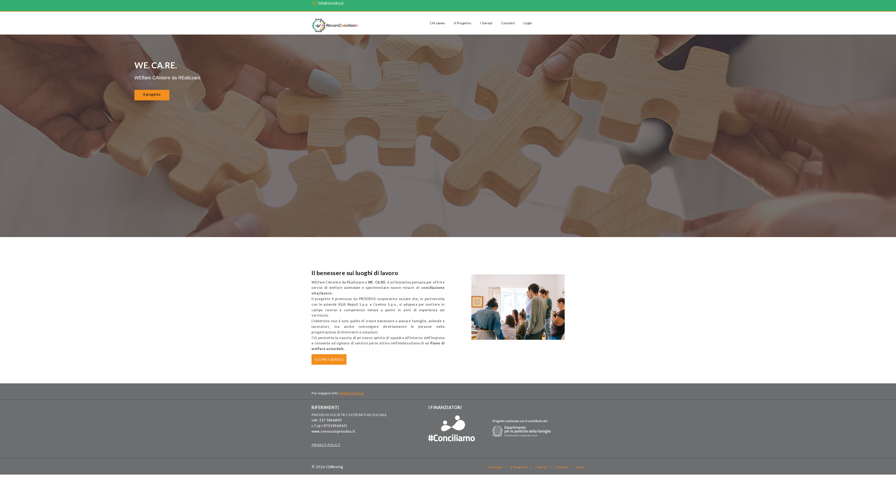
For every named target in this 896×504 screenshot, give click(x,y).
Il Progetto (462, 23)
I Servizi (486, 23)
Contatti (508, 23)
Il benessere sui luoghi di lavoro (355, 272)
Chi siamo (437, 23)
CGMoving (334, 467)
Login (528, 23)
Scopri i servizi (329, 359)
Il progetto (152, 94)
